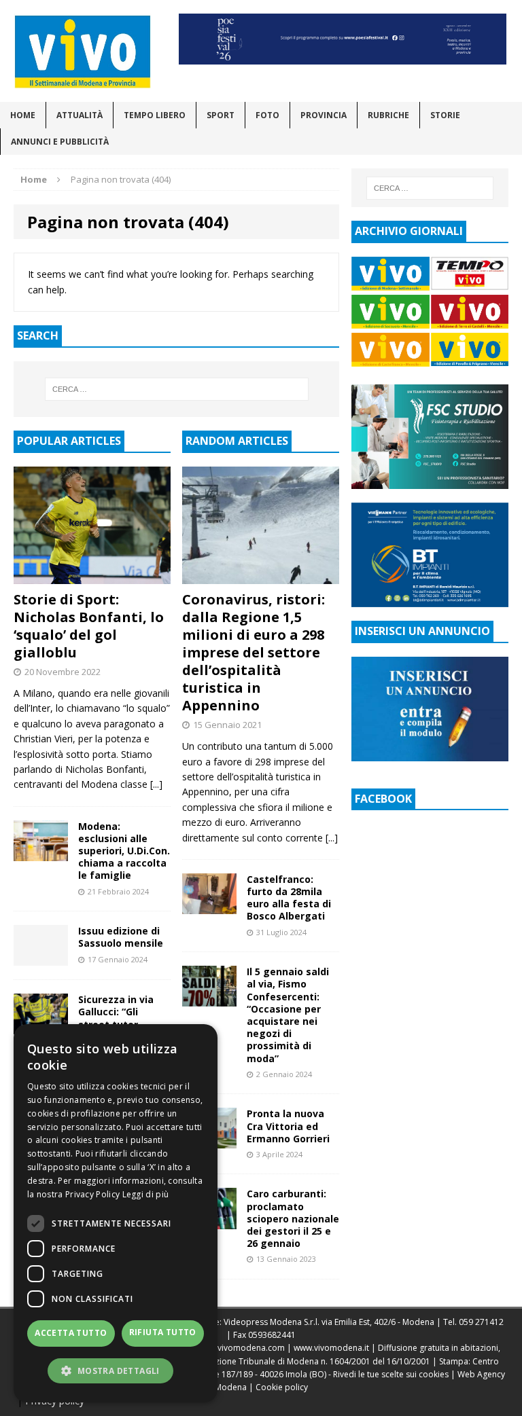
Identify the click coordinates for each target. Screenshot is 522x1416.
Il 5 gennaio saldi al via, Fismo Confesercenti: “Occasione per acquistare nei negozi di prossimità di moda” (288, 1014)
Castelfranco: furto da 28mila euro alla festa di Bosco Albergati (289, 898)
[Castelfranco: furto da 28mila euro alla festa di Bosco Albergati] (209, 906)
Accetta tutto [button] (71, 1333)
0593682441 (272, 1335)
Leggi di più (145, 1194)
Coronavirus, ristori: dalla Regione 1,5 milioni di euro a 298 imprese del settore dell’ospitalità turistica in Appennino (253, 652)
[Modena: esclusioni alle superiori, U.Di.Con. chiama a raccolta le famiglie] (41, 852)
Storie (445, 115)
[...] (156, 784)
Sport (220, 115)
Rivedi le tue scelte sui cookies (391, 1374)
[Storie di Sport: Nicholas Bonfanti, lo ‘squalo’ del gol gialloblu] (92, 576)
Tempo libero (155, 115)
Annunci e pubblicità (60, 141)
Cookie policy (282, 1387)
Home (22, 115)
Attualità (79, 115)
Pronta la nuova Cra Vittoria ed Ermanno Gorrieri (288, 1125)
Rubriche (388, 115)
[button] (115, 1370)
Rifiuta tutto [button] (162, 1332)
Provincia (323, 115)
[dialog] (116, 1213)
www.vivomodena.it (331, 1348)
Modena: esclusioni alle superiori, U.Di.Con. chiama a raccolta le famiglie (124, 851)
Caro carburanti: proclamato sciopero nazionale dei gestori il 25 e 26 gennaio (293, 1218)
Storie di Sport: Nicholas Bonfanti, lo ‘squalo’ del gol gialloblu (89, 625)
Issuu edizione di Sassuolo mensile (120, 936)
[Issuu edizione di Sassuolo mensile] (41, 957)
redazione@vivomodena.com (228, 1348)
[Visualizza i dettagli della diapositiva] (342, 39)
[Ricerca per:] (176, 389)
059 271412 (481, 1322)
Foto (267, 115)
